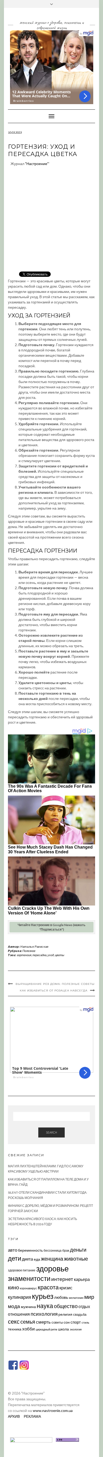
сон (67, 1322)
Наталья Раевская (34, 946)
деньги (78, 1249)
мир (89, 1296)
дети (14, 1258)
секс (14, 1321)
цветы (59, 955)
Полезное (28, 950)
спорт (76, 1322)
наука (45, 1305)
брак (65, 1250)
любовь (61, 1297)
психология (44, 1314)
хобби (28, 1329)
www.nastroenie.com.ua (53, 1410)
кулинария (19, 1297)
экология (76, 1329)
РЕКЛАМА (32, 1416)
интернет (62, 1279)
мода (14, 1306)
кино (13, 1287)
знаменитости (29, 1278)
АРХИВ (14, 1416)
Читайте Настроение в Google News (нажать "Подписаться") (51, 927)
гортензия (24, 955)
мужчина (28, 1306)
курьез (42, 1296)
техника (14, 1329)
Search (51, 1132)
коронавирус (28, 1288)
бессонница (53, 1250)
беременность (30, 1250)
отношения (19, 1313)
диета (27, 1259)
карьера (82, 1279)
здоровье (52, 1268)
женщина (52, 1259)
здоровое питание (21, 1270)
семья (27, 1321)
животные (76, 1258)
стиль (85, 1322)
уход (51, 955)
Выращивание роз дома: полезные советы (55, 984)
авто (12, 1250)
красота (48, 1287)
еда (37, 1259)
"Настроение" (37, 163)
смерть (43, 1322)
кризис (65, 1287)
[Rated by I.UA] (31, 1439)
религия (65, 1314)
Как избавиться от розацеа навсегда (53, 990)
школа (63, 1329)
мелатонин (76, 1297)
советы (57, 1322)
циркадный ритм (46, 1329)
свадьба (79, 1314)
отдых (84, 1306)
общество (66, 1306)
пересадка (39, 955)
